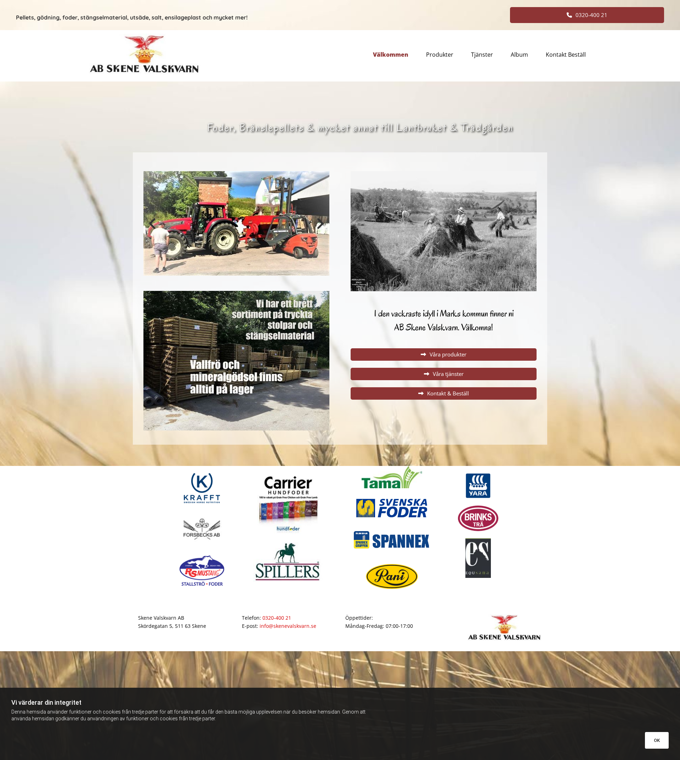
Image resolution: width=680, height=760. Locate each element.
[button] (587, 15)
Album (519, 54)
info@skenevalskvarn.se (288, 626)
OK (657, 740)
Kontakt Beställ (566, 54)
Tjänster (482, 54)
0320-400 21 (276, 617)
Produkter (439, 54)
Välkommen (390, 54)
